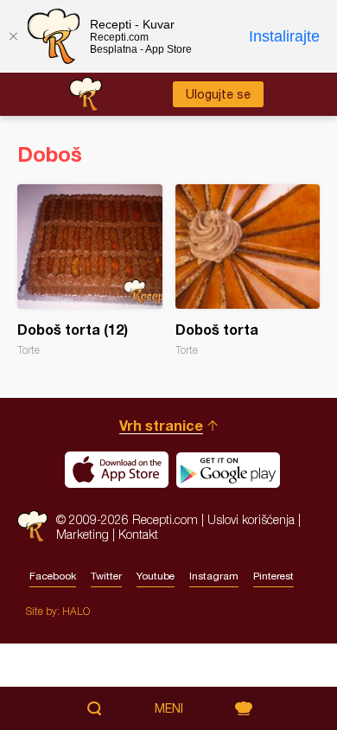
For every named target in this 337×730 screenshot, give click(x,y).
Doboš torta (248, 270)
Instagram (213, 576)
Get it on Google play (228, 469)
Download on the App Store (116, 469)
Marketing (82, 534)
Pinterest (273, 576)
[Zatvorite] (13, 36)
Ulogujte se (218, 94)
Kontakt (138, 534)
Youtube (156, 576)
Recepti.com (32, 526)
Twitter (106, 576)
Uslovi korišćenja (251, 519)
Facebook (52, 576)
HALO (76, 611)
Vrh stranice (161, 425)
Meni (169, 708)
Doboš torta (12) (89, 270)
